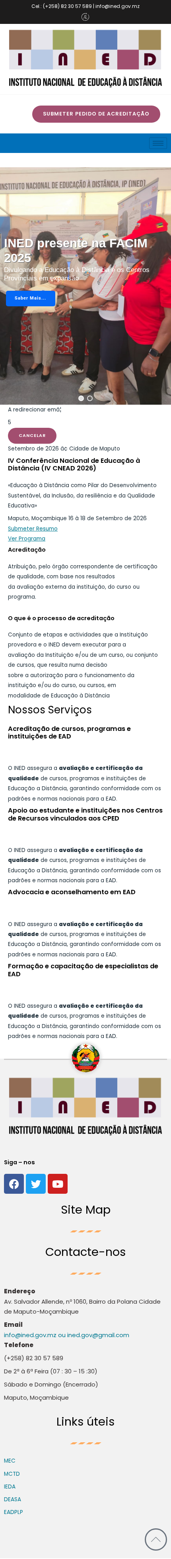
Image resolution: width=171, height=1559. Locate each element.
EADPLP (13, 1512)
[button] (81, 398)
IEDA (10, 1486)
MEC (10, 1461)
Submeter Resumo (33, 529)
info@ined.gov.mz (30, 1335)
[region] (85, 286)
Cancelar (32, 436)
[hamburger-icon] (158, 143)
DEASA (12, 1499)
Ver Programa (26, 539)
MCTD (12, 1474)
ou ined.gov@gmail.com (92, 1335)
